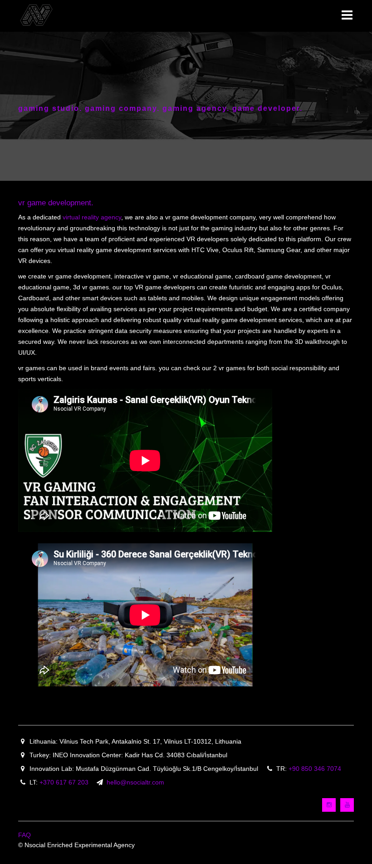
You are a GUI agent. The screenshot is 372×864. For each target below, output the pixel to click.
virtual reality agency (92, 217)
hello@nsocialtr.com (135, 782)
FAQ (24, 835)
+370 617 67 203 (63, 782)
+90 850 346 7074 (315, 768)
